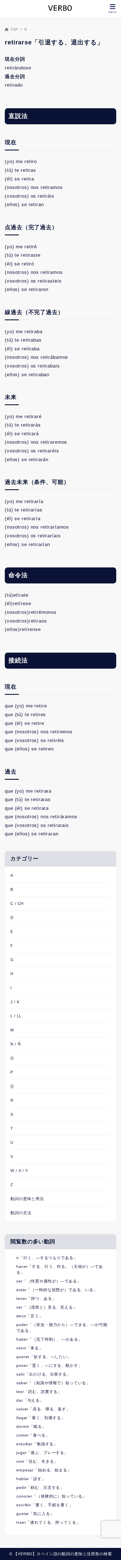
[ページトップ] (109, 1548)
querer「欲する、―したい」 (43, 1356)
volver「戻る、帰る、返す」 (43, 1409)
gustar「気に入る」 (35, 1513)
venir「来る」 (29, 1348)
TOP (14, 29)
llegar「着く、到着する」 (40, 1417)
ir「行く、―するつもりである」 (47, 1257)
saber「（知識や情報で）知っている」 (53, 1383)
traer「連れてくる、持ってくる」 (48, 1522)
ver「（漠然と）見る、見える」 (46, 1307)
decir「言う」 (29, 1316)
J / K (14, 1002)
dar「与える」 (30, 1400)
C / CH (17, 903)
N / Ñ (15, 1044)
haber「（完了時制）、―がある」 (49, 1339)
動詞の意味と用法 (27, 1198)
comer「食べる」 (33, 1435)
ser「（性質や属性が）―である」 (48, 1281)
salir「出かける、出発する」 (43, 1374)
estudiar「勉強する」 (37, 1444)
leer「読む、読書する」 (39, 1391)
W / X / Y (19, 1170)
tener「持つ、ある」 (36, 1298)
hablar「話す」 (31, 1478)
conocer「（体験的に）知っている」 (51, 1496)
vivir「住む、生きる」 (37, 1461)
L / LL (16, 1016)
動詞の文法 (20, 1212)
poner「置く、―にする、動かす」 (49, 1365)
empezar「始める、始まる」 (43, 1470)
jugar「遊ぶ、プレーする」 (42, 1452)
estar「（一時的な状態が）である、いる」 (57, 1290)
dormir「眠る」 (31, 1426)
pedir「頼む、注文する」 (40, 1487)
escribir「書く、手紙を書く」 (44, 1505)
